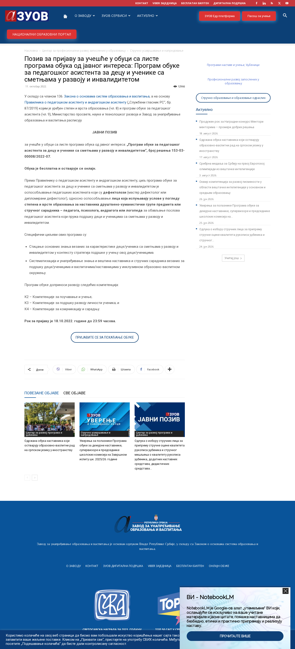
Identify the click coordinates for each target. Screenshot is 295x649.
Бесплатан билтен (190, 566)
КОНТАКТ (141, 3)
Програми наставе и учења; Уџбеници (233, 65)
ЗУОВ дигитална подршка (123, 566)
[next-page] (35, 478)
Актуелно (145, 15)
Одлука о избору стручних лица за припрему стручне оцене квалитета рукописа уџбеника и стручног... (232, 234)
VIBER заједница (165, 3)
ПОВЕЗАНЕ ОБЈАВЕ (41, 393)
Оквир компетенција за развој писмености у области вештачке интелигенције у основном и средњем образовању (232, 187)
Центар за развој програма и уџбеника (44, 434)
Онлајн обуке (219, 566)
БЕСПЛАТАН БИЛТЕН (195, 3)
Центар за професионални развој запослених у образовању (84, 51)
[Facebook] (256, 3)
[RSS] (271, 3)
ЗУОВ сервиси (114, 15)
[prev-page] (27, 478)
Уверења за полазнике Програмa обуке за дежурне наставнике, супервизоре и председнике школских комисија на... (234, 211)
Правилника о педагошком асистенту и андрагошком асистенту (75, 102)
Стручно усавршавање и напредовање (95, 434)
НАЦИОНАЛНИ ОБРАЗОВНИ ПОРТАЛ (41, 34)
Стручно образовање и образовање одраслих (233, 98)
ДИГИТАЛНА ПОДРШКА (229, 3)
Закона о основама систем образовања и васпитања (107, 96)
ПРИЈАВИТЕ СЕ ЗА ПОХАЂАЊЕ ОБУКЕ (105, 337)
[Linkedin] (264, 3)
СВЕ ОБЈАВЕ (74, 393)
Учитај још (231, 258)
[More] (169, 369)
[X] (279, 3)
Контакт (92, 566)
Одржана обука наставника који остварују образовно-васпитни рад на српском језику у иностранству (49, 445)
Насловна (31, 51)
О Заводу (73, 566)
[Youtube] (286, 3)
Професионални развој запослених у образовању (233, 81)
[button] (284, 16)
